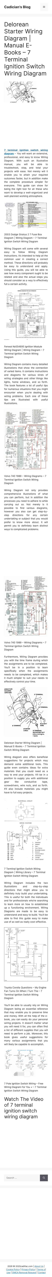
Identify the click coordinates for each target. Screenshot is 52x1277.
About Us (38, 1266)
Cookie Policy (13, 1269)
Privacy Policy (28, 1269)
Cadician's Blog (17, 7)
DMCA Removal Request (24, 1272)
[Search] (44, 1178)
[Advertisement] (27, 126)
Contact (42, 1272)
